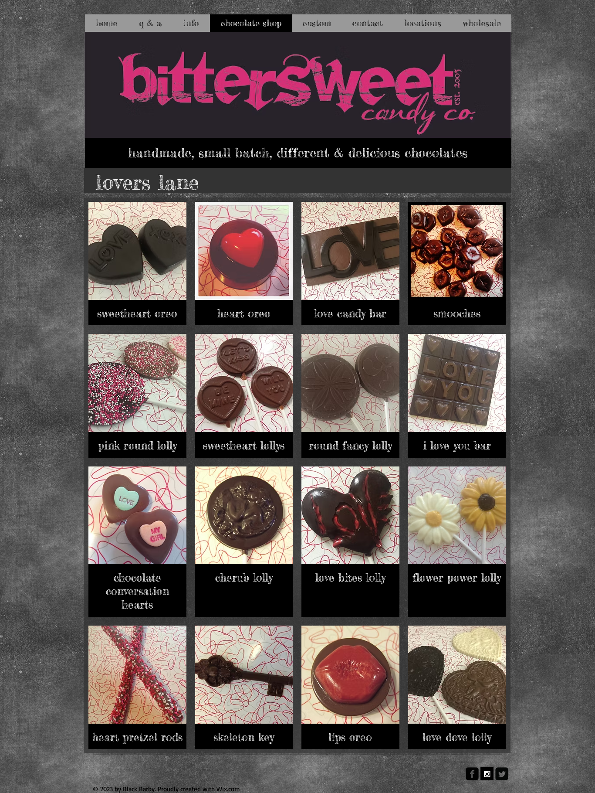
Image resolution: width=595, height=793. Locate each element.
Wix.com (228, 789)
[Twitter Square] (501, 773)
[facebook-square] (472, 773)
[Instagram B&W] (487, 773)
